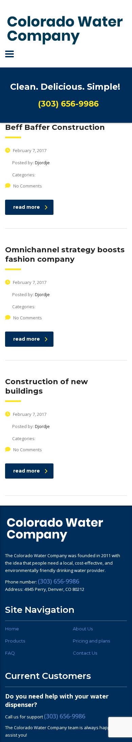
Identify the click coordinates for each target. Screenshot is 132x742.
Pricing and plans (91, 641)
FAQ (10, 653)
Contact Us (85, 653)
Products (15, 641)
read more (26, 207)
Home (12, 628)
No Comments (27, 186)
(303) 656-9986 (58, 581)
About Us (83, 628)
